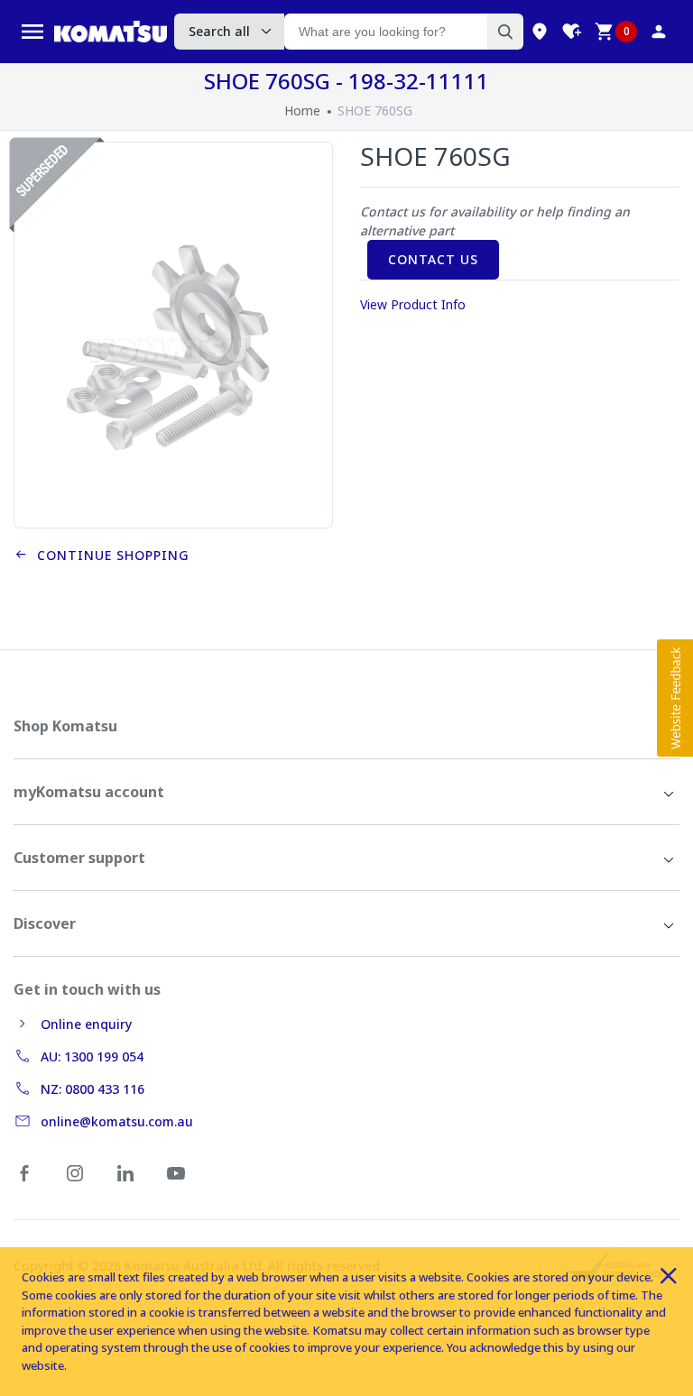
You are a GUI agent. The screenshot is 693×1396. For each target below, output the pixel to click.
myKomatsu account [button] (89, 792)
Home (302, 110)
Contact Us (433, 259)
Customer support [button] (79, 858)
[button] (675, 698)
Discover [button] (45, 923)
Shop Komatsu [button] (65, 726)
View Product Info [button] (413, 304)
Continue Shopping (108, 555)
